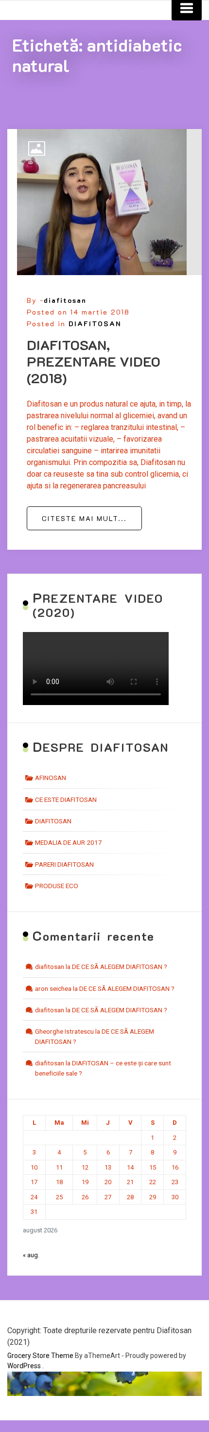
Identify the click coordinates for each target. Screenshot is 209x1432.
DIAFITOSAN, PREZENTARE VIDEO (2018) (93, 361)
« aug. (31, 1255)
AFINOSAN (50, 777)
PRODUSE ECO (56, 886)
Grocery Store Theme (40, 1355)
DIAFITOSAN (95, 323)
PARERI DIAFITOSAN (64, 864)
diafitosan (65, 300)
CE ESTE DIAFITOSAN (66, 799)
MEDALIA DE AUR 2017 (68, 842)
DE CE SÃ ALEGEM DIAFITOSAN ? (119, 966)
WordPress (24, 1366)
